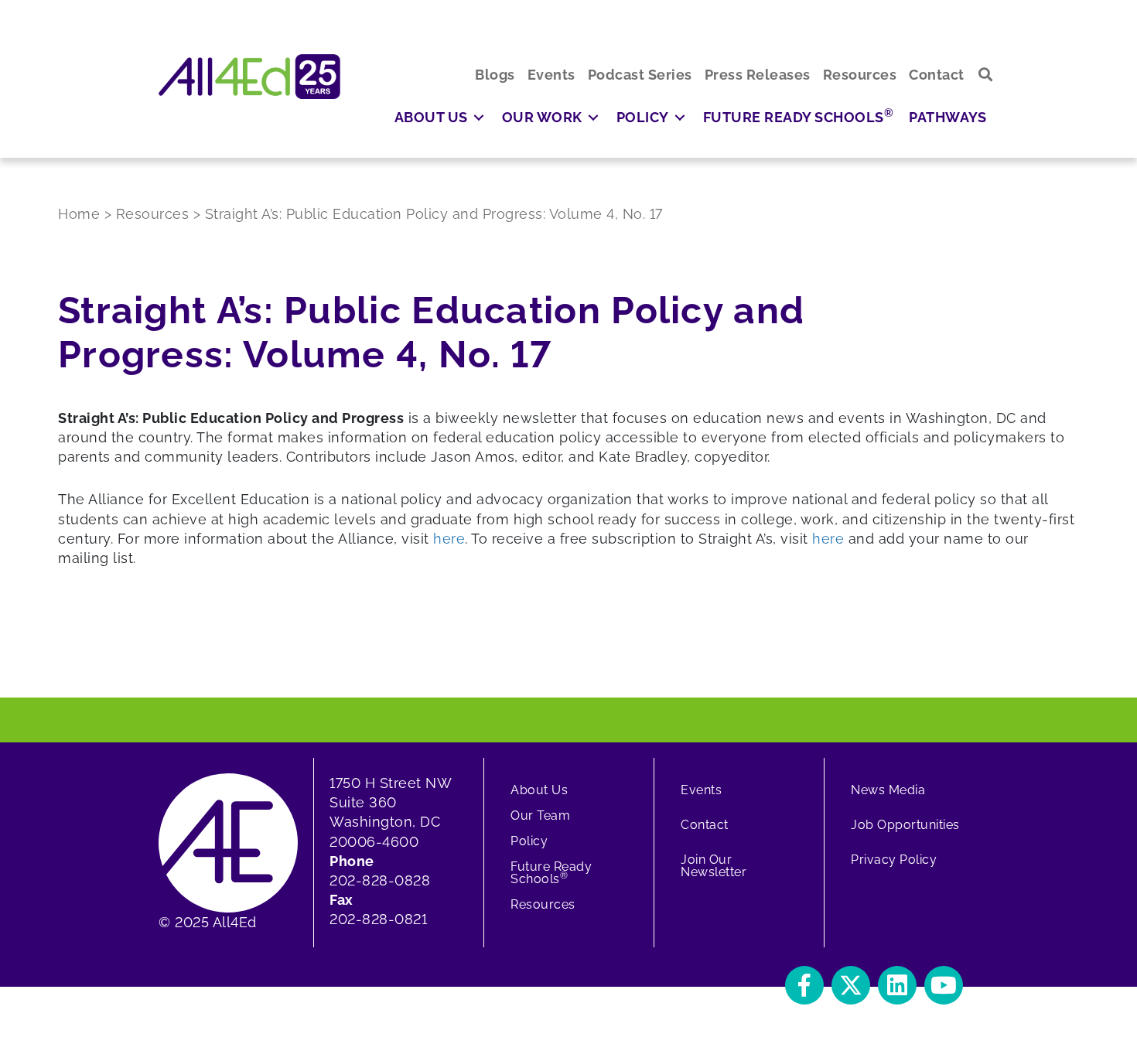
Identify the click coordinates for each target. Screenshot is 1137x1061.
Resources (542, 904)
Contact (705, 824)
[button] (986, 74)
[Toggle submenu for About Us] (478, 117)
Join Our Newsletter (713, 865)
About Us (539, 790)
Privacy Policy (894, 859)
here (449, 538)
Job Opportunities (905, 824)
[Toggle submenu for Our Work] (593, 117)
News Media (888, 790)
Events (701, 790)
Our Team (540, 815)
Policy (529, 841)
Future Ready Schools (551, 872)
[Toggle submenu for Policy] (680, 117)
